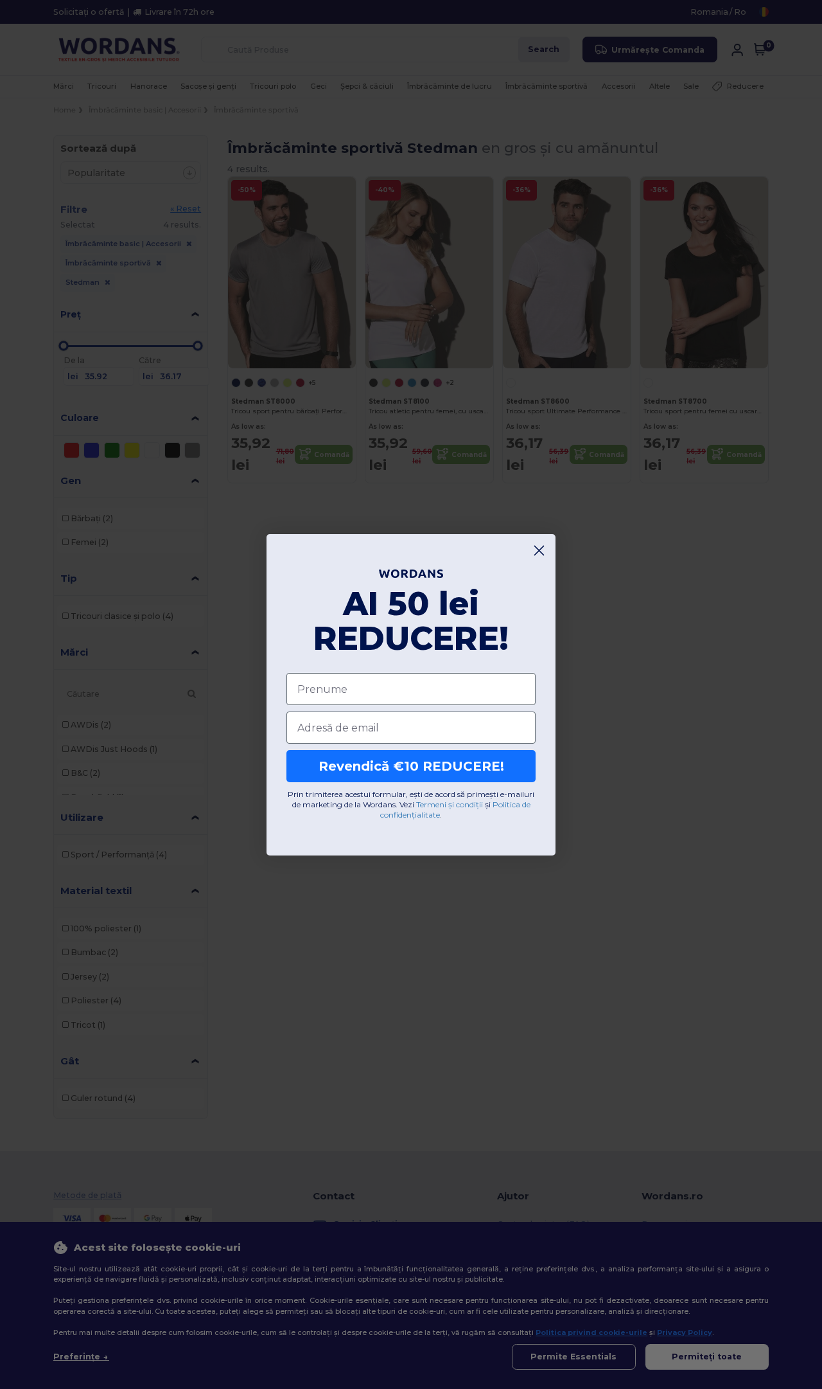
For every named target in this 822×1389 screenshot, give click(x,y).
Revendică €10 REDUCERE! (411, 766)
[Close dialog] (539, 550)
